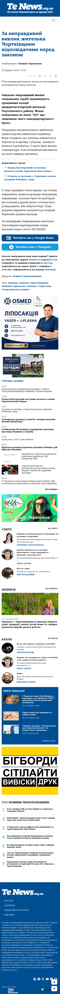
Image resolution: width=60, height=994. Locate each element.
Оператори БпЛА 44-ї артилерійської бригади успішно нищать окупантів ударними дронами (38, 469)
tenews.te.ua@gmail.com (43, 259)
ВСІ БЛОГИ (53, 638)
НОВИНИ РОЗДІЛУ (49, 741)
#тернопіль (44, 286)
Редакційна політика (16, 910)
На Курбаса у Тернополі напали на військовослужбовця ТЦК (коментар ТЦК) (39, 456)
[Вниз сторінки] (54, 988)
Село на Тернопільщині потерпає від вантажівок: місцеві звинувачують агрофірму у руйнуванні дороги (30, 855)
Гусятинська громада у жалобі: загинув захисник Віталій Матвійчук (28, 420)
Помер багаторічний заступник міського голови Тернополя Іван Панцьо (28, 400)
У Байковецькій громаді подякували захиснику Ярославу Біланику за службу (28, 430)
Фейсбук (7, 269)
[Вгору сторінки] (54, 982)
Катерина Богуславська (30, 545)
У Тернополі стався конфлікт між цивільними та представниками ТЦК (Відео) (30, 828)
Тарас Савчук (24, 563)
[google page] (34, 979)
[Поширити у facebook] (39, 76)
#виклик (13, 283)
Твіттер (47, 263)
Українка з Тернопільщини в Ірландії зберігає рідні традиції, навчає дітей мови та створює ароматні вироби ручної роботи (29, 624)
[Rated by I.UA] (50, 990)
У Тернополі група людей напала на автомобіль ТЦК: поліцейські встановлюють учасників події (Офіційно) (29, 482)
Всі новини (51, 489)
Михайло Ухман (26, 682)
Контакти (9, 905)
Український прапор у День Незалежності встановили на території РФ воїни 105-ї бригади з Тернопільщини (31, 864)
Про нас (9, 901)
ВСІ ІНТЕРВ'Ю (51, 589)
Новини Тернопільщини (27, 276)
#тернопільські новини (15, 289)
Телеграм (50, 269)
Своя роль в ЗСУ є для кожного (17, 439)
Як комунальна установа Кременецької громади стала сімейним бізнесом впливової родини (30, 837)
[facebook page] (39, 979)
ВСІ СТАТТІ (53, 528)
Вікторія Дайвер (26, 574)
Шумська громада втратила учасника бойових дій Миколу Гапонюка (29, 448)
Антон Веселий (25, 652)
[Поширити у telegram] (55, 76)
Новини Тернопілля (30, 63)
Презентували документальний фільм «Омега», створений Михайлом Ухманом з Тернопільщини (27, 390)
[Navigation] (53, 20)
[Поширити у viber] (50, 76)
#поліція (31, 286)
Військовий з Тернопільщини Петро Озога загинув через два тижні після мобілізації (31, 819)
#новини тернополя (13, 286)
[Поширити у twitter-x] (45, 76)
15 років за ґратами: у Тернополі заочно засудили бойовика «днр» (27, 410)
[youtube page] (47, 979)
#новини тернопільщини (33, 283)
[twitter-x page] (43, 979)
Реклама (9, 915)
